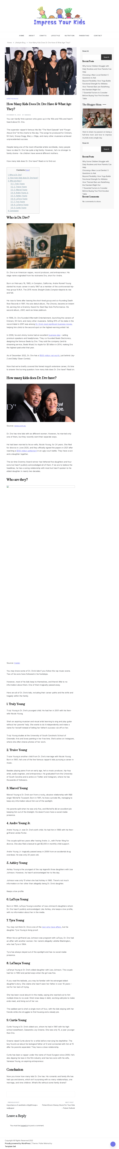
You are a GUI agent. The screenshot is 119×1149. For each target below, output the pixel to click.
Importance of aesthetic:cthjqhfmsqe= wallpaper (22, 1106)
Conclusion (13, 211)
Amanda (28, 115)
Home (21, 35)
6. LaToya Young (19, 199)
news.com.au (20, 426)
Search (85, 51)
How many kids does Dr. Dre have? (23, 178)
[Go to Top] (113, 1144)
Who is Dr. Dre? (15, 175)
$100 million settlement (27, 451)
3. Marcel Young (19, 190)
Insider (17, 663)
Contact (98, 35)
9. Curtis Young (18, 208)
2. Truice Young (19, 187)
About (32, 35)
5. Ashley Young (19, 196)
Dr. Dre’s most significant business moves (53, 324)
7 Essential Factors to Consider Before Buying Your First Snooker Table (95, 96)
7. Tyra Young (18, 202)
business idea (54, 335)
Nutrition (69, 35)
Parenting (84, 35)
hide (27, 170)
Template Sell (10, 1146)
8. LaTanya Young (19, 205)
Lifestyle (55, 35)
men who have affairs (51, 927)
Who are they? (15, 181)
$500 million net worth (50, 355)
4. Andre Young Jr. (19, 193)
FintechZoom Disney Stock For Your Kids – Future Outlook (58, 1106)
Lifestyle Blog (12, 98)
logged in (24, 1125)
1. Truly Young (18, 184)
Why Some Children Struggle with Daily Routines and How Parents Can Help (96, 69)
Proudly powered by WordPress (18, 1143)
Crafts (43, 35)
